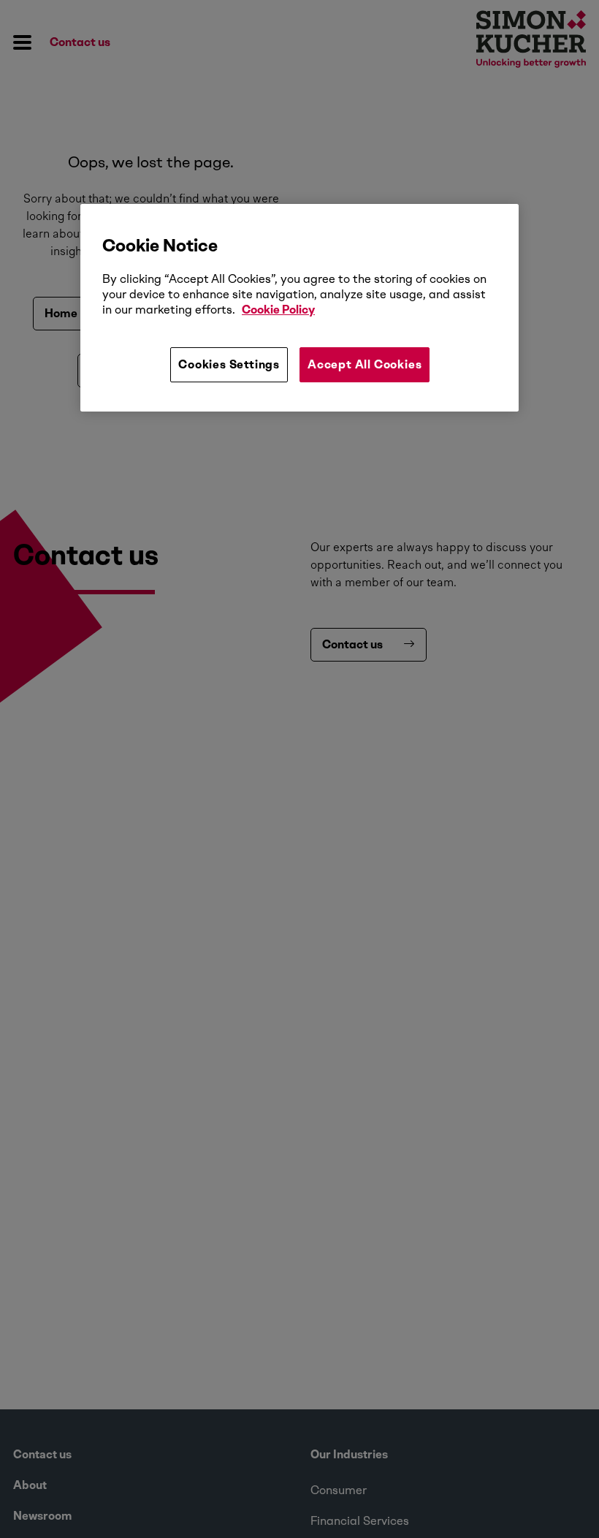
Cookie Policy (278, 310)
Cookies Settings (229, 364)
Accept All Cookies (364, 364)
